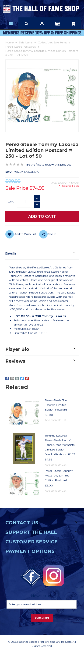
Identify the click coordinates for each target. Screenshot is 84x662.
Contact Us (21, 522)
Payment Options (30, 551)
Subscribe (42, 617)
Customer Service (31, 542)
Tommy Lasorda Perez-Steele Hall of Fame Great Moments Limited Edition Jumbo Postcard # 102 (60, 445)
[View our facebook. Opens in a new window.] (31, 576)
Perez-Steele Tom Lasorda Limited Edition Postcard (56, 404)
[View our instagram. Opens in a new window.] (53, 575)
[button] (42, 254)
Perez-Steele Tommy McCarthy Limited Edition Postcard (59, 475)
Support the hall (31, 532)
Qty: (11, 201)
